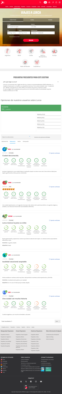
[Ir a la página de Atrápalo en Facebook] (31, 381)
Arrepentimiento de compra (47, 359)
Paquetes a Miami (20, 349)
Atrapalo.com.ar (5, 327)
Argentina (7, 55)
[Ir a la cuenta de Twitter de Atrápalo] (26, 381)
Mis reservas (44, 361)
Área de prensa (24, 361)
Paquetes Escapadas (5, 346)
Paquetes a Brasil (35, 334)
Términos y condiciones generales (28, 363)
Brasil (19, 55)
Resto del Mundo (25, 66)
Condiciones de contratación (52, 334)
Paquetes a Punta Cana (21, 339)
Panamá (4, 370)
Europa (54, 55)
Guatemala (5, 367)
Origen (9, 24)
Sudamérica (36, 66)
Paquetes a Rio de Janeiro (21, 341)
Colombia (5, 361)
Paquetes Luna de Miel (6, 341)
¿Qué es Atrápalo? (25, 359)
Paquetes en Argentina (6, 337)
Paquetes (13, 327)
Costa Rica (5, 363)
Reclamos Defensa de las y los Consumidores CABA (31, 371)
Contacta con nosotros (46, 365)
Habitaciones (34, 30)
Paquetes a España (35, 350)
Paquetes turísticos (5, 334)
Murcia (28, 327)
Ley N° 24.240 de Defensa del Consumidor (30, 367)
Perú (4, 372)
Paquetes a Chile (34, 341)
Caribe (31, 55)
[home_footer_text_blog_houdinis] (21, 381)
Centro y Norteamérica (43, 56)
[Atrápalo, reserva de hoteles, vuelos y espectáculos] (2, 2)
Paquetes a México (35, 346)
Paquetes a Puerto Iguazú (21, 334)
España (23, 327)
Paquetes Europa (35, 343)
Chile (4, 359)
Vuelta (20, 30)
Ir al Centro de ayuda (45, 363)
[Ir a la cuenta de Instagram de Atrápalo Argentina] (36, 381)
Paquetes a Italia (34, 348)
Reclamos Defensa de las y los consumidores (31, 368)
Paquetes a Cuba (35, 337)
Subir (57, 321)
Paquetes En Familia (5, 343)
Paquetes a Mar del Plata (21, 343)
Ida (8, 30)
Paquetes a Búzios (20, 337)
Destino (33, 24)
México (4, 368)
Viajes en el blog (49, 337)
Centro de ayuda (50, 339)
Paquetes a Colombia (36, 339)
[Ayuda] (56, 2)
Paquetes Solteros (5, 339)
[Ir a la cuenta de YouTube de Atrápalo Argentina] (41, 381)
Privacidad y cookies (25, 365)
